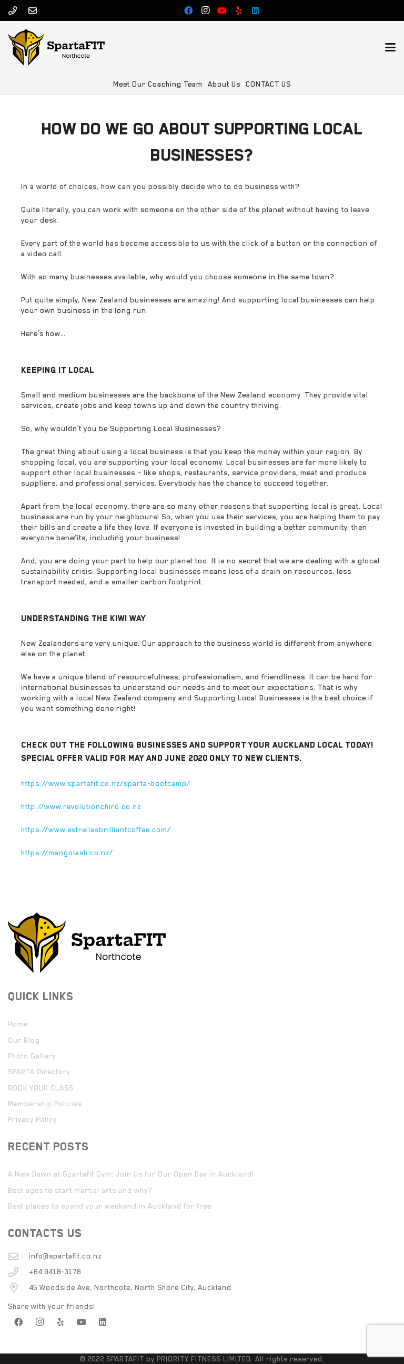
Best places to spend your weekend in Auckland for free (109, 1206)
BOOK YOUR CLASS (41, 1088)
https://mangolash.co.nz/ (67, 852)
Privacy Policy (32, 1119)
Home (18, 1024)
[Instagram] (205, 10)
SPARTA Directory (39, 1071)
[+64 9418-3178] (18, 1272)
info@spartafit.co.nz (65, 1256)
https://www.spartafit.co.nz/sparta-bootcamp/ (105, 783)
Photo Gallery (32, 1056)
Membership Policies (45, 1103)
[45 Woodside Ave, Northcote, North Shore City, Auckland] (18, 1288)
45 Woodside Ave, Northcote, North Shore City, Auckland (130, 1287)
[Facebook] (188, 10)
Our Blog (24, 1040)
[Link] (12, 10)
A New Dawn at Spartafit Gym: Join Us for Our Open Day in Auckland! (131, 1174)
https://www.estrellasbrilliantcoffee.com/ (96, 829)
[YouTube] (222, 10)
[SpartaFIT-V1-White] (56, 47)
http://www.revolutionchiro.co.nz (81, 806)
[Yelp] (238, 10)
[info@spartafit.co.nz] (18, 1256)
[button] (390, 47)
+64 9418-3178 (55, 1271)
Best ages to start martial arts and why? (80, 1190)
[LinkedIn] (255, 10)
